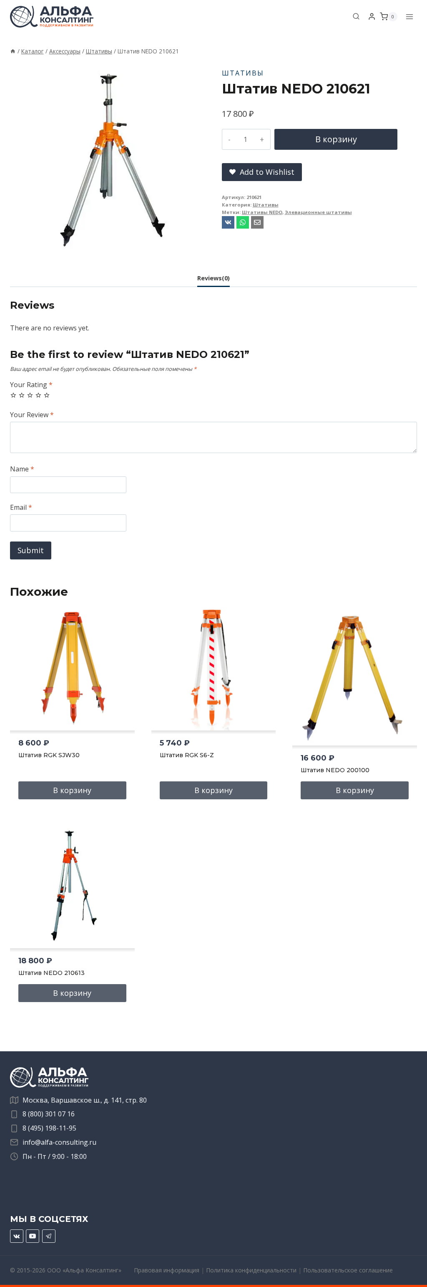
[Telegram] (48, 1236)
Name (22, 469)
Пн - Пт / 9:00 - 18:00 (55, 1156)
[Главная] (13, 51)
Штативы (243, 73)
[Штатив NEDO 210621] (107, 159)
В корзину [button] (72, 790)
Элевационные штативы (318, 212)
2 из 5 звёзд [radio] (21, 395)
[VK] (16, 1236)
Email (21, 507)
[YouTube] (32, 1236)
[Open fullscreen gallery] (196, 248)
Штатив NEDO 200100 (335, 770)
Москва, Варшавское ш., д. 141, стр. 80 (85, 1100)
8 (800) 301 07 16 (49, 1113)
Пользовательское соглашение (348, 1270)
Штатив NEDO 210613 (51, 973)
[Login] (372, 17)
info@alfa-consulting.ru (59, 1142)
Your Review (32, 415)
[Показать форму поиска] (356, 16)
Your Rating (31, 384)
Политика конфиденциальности (251, 1270)
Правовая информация (166, 1270)
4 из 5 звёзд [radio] (38, 395)
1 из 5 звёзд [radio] (13, 395)
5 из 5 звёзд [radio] (46, 395)
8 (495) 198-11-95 (49, 1128)
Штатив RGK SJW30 (49, 755)
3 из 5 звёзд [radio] (30, 395)
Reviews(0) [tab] (213, 278)
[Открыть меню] (409, 16)
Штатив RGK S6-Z (187, 755)
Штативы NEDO (262, 212)
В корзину (336, 139)
